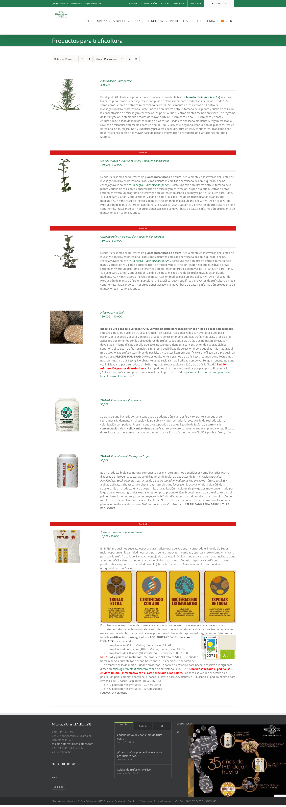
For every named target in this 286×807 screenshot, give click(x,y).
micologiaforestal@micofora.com (86, 3)
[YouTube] (63, 764)
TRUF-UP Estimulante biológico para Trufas (125, 456)
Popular (124, 724)
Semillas (58, 786)
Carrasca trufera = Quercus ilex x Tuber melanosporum (132, 236)
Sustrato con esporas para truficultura (122, 532)
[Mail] (79, 764)
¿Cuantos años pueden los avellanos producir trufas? (139, 754)
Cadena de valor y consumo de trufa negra (139, 736)
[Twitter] (58, 764)
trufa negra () (149, 185)
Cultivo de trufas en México (134, 769)
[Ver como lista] (136, 59)
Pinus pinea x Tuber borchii (116, 81)
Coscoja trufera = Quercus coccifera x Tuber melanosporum (134, 161)
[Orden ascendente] (89, 59)
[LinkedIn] (73, 764)
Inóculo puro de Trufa (112, 312)
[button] (231, 20)
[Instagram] (68, 764)
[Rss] (53, 764)
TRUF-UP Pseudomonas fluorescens (120, 400)
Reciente (143, 726)
